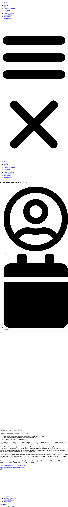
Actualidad (7, 10)
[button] (34, 90)
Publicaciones (7, 16)
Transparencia (7, 18)
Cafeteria (6, 12)
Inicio (5, 2)
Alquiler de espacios (9, 8)
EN (3, 506)
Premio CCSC (8, 15)
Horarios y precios (9, 13)
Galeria (6, 5)
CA (6, 506)
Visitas (5, 7)
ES (6, 504)
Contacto (6, 20)
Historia (6, 4)
